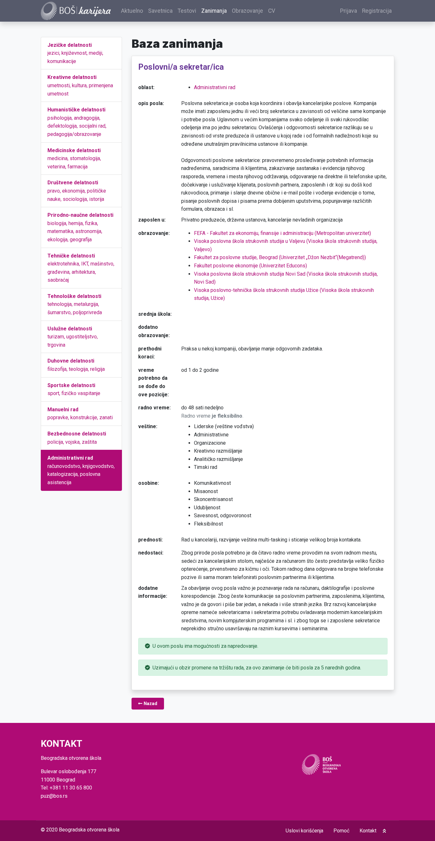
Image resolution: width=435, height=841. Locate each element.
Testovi (187, 11)
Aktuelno (132, 11)
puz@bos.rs (54, 796)
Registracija (377, 11)
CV (271, 11)
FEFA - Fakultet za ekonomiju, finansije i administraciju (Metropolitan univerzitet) (282, 233)
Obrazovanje (247, 11)
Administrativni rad (214, 87)
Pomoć (341, 831)
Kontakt (368, 831)
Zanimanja (214, 11)
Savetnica (160, 11)
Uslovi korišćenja (304, 831)
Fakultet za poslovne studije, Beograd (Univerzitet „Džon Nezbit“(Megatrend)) (280, 257)
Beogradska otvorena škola (89, 830)
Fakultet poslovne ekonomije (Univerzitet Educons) (250, 266)
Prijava (348, 11)
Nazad (149, 703)
